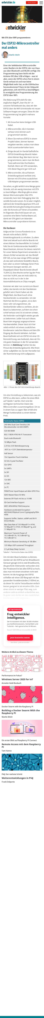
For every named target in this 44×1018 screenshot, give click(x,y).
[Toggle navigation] (9, 3)
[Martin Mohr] (5, 54)
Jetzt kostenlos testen (20, 637)
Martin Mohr (14, 55)
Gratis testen (32, 3)
